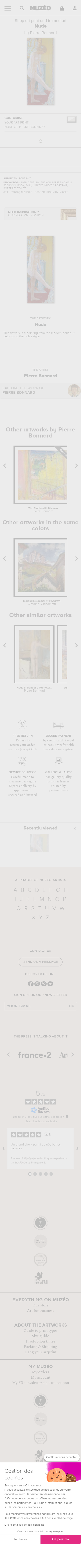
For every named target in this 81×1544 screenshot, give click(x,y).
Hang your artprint (40, 1352)
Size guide (40, 1336)
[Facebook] (30, 985)
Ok (71, 1006)
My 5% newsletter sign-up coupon (40, 1383)
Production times (40, 1341)
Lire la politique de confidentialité (24, 1525)
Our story (40, 1305)
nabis (28, 336)
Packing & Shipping (40, 1347)
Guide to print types (40, 1331)
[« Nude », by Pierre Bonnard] (39, 843)
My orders (40, 1372)
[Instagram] (37, 985)
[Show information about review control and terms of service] (67, 1116)
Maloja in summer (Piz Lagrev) (42, 603)
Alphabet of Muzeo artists (40, 880)
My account (40, 1377)
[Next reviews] (77, 1148)
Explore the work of (23, 390)
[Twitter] (50, 985)
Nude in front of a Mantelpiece (34, 689)
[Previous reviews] (3, 1148)
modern (56, 333)
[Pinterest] (43, 985)
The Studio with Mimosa (43, 510)
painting (32, 333)
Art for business (40, 1311)
